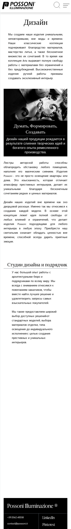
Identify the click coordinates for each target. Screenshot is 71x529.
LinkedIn (48, 517)
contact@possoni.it (17, 523)
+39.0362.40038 (15, 517)
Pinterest (48, 524)
